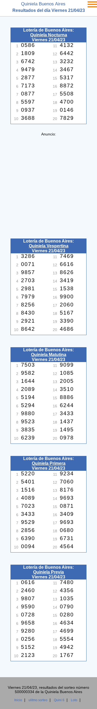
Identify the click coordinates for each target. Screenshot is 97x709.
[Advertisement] (48, 184)
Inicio (18, 700)
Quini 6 (59, 700)
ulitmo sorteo (38, 700)
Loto (74, 700)
